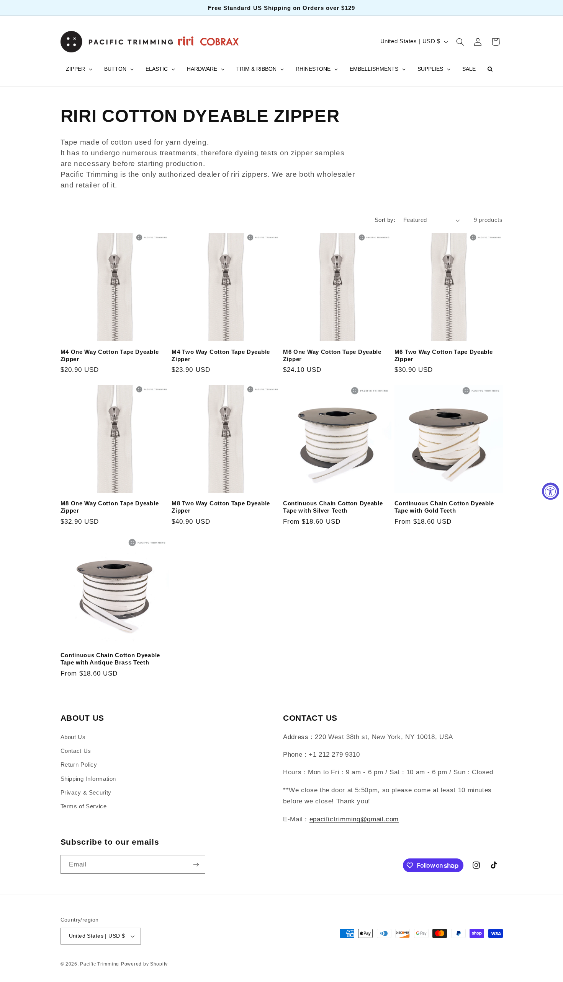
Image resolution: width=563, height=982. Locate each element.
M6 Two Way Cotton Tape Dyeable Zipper (443, 355)
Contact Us (76, 751)
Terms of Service (84, 806)
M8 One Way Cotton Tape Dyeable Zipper (110, 507)
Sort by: (385, 220)
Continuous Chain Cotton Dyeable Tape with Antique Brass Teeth (110, 659)
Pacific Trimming (99, 964)
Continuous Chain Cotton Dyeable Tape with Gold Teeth (444, 507)
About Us (73, 737)
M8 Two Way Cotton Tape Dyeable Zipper (221, 507)
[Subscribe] (196, 864)
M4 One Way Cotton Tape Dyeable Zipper (110, 355)
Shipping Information (88, 779)
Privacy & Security (86, 793)
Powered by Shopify (144, 964)
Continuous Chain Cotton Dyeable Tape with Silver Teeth (333, 507)
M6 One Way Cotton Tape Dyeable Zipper (332, 355)
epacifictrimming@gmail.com (354, 819)
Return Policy (79, 765)
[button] (460, 41)
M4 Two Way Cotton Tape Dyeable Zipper (221, 355)
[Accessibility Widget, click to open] (550, 491)
